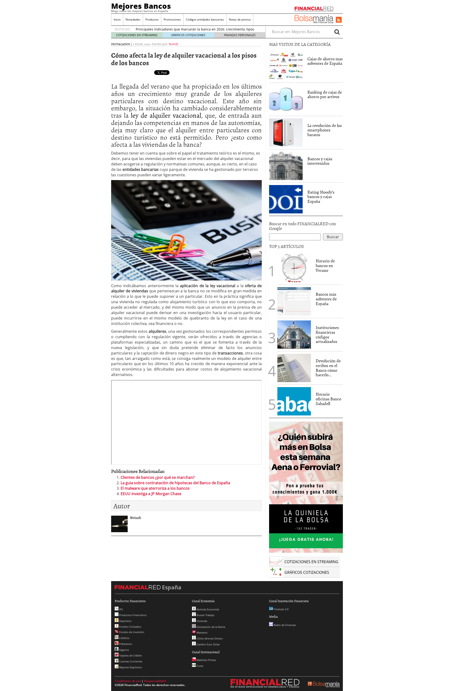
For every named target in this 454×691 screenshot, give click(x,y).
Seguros (123, 650)
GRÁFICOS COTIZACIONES (188, 35)
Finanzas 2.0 (280, 609)
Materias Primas (206, 660)
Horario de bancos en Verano (325, 265)
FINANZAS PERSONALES (240, 35)
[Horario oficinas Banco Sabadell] (294, 401)
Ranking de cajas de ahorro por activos (324, 94)
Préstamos (125, 644)
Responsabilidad (155, 681)
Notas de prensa (240, 19)
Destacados (120, 44)
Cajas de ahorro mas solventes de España (325, 61)
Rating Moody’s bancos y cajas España (320, 197)
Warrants (201, 632)
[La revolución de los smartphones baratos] (286, 132)
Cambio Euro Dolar (208, 644)
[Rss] (338, 20)
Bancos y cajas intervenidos (319, 161)
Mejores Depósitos (130, 667)
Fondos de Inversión (131, 632)
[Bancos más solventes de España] (294, 301)
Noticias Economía (207, 609)
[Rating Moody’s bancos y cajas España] (286, 198)
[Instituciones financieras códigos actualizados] (294, 334)
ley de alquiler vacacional (166, 115)
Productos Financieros (132, 615)
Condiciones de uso (128, 681)
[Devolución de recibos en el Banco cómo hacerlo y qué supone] (294, 368)
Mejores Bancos (141, 6)
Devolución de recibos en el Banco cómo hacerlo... (328, 368)
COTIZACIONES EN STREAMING (136, 35)
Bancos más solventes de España (326, 299)
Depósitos (124, 621)
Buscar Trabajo (205, 615)
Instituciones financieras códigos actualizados (327, 334)
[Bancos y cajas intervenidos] (286, 165)
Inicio (117, 19)
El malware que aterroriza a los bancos (155, 488)
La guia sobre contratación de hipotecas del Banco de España (175, 482)
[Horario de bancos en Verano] (294, 268)
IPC (120, 609)
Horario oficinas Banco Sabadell (328, 399)
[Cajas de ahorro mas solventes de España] (286, 66)
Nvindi (173, 44)
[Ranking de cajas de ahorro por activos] (286, 98)
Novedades (133, 19)
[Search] (337, 32)
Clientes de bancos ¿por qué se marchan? (158, 477)
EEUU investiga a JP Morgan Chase (151, 493)
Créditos (123, 638)
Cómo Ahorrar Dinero (209, 638)
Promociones (172, 19)
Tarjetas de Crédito (130, 655)
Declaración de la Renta (210, 627)
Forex (199, 666)
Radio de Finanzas (284, 625)
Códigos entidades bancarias (205, 19)
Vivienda (201, 621)
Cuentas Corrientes (130, 661)
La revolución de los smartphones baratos (324, 130)
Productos (152, 19)
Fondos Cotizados (129, 626)
